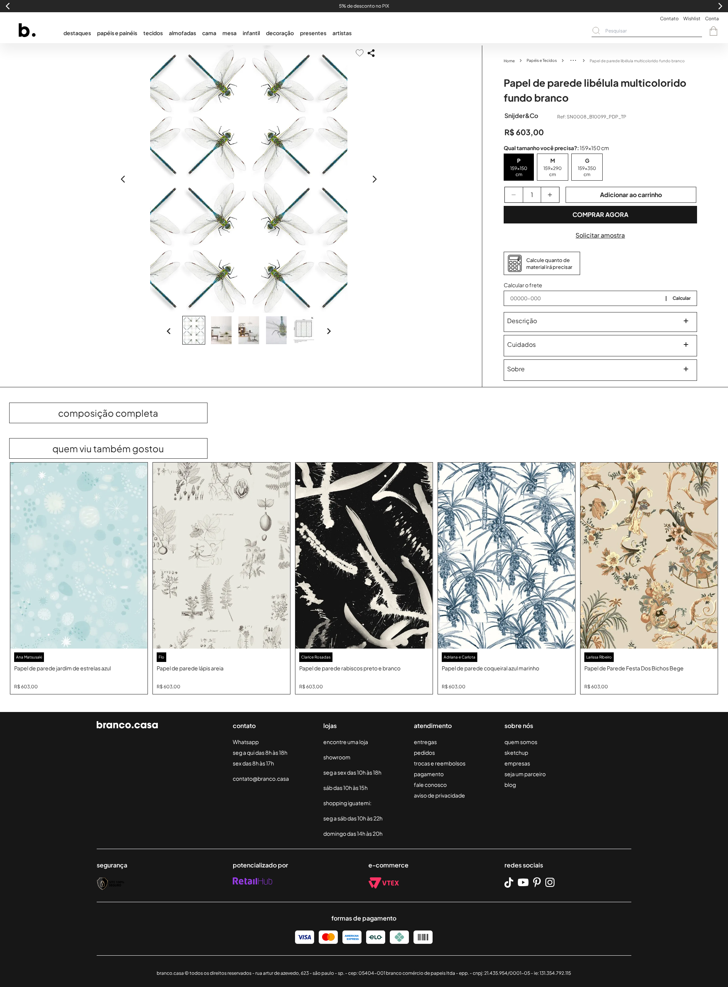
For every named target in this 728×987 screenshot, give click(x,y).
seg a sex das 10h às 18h (352, 772)
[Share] (371, 53)
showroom (336, 757)
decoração (280, 32)
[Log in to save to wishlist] (359, 53)
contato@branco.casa (261, 778)
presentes (313, 32)
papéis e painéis (117, 32)
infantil (251, 32)
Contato (669, 18)
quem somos (520, 741)
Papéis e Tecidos (542, 60)
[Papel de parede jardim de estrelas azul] (79, 556)
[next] (374, 179)
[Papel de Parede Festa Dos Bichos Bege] (649, 556)
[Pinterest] (537, 882)
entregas (425, 741)
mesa (229, 32)
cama (209, 32)
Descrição (522, 321)
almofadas (182, 32)
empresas (517, 763)
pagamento (429, 773)
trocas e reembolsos (439, 763)
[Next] (329, 331)
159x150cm (518, 171)
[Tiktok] (508, 882)
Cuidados (521, 344)
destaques (77, 32)
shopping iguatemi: (347, 802)
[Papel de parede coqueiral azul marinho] (506, 556)
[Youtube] (523, 882)
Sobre (516, 369)
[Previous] (169, 331)
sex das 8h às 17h (253, 763)
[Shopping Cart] (713, 31)
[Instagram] (550, 882)
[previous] (123, 179)
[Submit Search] (596, 30)
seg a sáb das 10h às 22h (353, 818)
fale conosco (430, 784)
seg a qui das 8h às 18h (260, 752)
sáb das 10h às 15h (345, 787)
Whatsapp (246, 741)
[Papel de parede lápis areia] (221, 556)
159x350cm (587, 171)
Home (509, 60)
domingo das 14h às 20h (353, 833)
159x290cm (552, 171)
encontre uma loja (345, 741)
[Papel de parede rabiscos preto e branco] (364, 556)
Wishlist (691, 18)
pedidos (424, 752)
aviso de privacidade (439, 795)
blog (510, 784)
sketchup (516, 752)
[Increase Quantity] (550, 194)
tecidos (153, 32)
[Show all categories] (573, 60)
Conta (712, 18)
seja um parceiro (525, 773)
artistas (342, 32)
